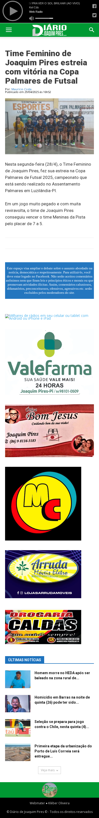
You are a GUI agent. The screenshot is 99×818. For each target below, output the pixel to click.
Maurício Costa (21, 89)
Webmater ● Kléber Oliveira (50, 803)
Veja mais (48, 770)
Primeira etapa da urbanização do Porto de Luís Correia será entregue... (63, 751)
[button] (92, 30)
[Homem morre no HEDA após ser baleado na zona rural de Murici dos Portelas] (17, 679)
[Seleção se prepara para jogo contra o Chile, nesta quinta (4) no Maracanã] (17, 728)
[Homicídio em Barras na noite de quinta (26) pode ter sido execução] (17, 703)
